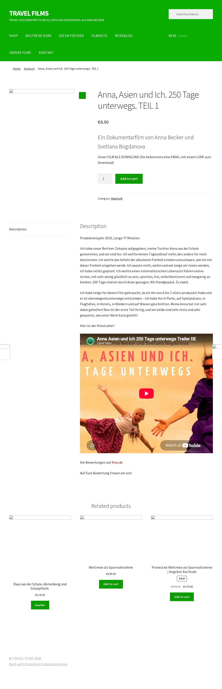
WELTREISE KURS (38, 35)
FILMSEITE (99, 35)
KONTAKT (46, 52)
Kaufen (40, 605)
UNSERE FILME (20, 52)
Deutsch (29, 69)
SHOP (13, 35)
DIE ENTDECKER (71, 35)
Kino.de (117, 462)
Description (17, 229)
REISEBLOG (123, 35)
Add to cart (129, 178)
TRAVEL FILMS (29, 13)
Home (17, 69)
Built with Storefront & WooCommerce (38, 664)
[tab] (40, 229)
